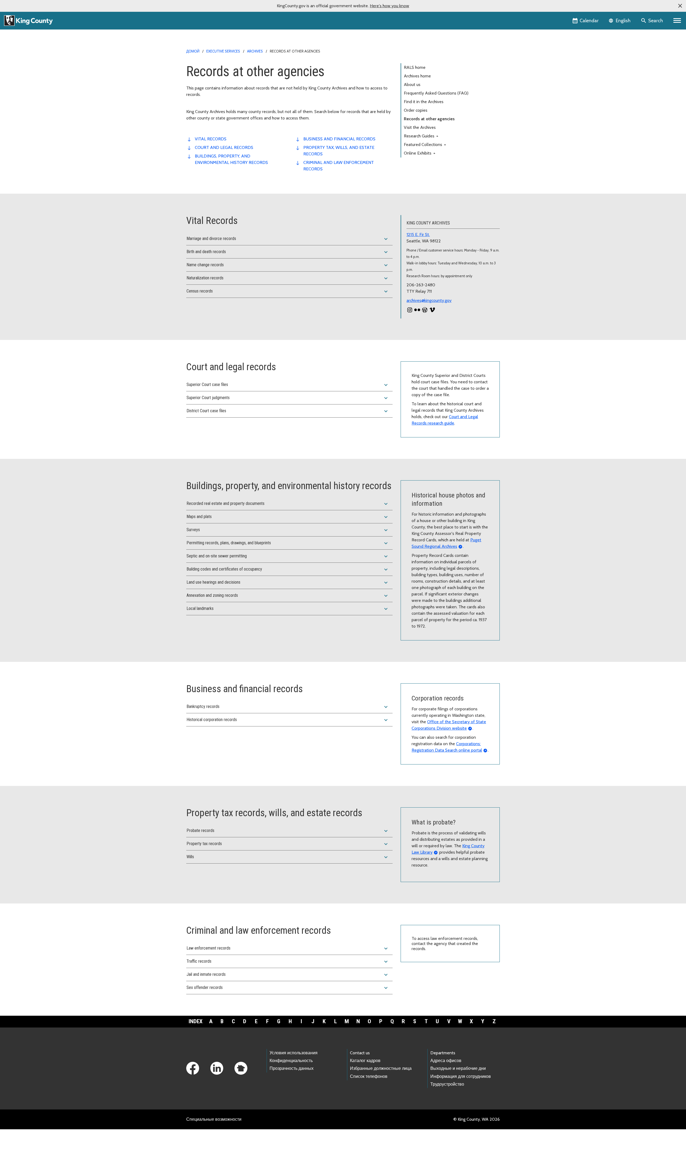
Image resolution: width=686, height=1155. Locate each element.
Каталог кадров (365, 1060)
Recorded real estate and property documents (288, 504)
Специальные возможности (213, 1119)
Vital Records (210, 138)
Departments (442, 1052)
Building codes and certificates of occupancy (288, 569)
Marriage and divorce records (288, 239)
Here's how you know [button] (389, 5)
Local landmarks (288, 609)
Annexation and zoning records (288, 595)
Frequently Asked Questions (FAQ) (436, 93)
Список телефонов (368, 1076)
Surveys (288, 530)
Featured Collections (425, 144)
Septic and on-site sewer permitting (288, 556)
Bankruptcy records (288, 707)
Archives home (417, 75)
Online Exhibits (419, 153)
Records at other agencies (429, 118)
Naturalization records (288, 278)
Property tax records (288, 844)
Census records (288, 291)
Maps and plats (288, 517)
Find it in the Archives (423, 101)
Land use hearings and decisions (288, 582)
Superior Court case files (288, 385)
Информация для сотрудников (460, 1076)
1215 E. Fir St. (418, 234)
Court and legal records (224, 147)
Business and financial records (339, 138)
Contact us (360, 1052)
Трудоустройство (447, 1084)
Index (196, 1021)
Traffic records (288, 961)
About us (412, 84)
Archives (255, 51)
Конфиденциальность (291, 1060)
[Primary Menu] (677, 20)
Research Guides (421, 135)
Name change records (288, 265)
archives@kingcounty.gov (429, 300)
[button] (680, 6)
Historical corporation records (288, 720)
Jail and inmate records (288, 975)
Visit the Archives (420, 127)
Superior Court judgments (288, 398)
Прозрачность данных (292, 1068)
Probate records (288, 831)
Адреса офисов (445, 1060)
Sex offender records (288, 988)
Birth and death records (288, 252)
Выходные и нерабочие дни (458, 1068)
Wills (288, 857)
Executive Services (223, 51)
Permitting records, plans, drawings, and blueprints (288, 543)
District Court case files (288, 411)
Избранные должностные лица (381, 1068)
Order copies (415, 110)
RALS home (415, 67)
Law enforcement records (288, 948)
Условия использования (294, 1052)
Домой (192, 51)
